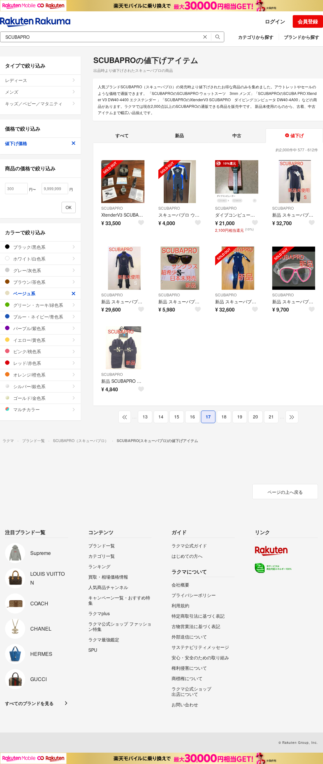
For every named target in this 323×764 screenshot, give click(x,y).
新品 (179, 135)
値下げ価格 (16, 143)
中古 (236, 135)
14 (160, 416)
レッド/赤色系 (26, 363)
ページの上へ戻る (285, 492)
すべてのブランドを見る (29, 703)
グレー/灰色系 (26, 270)
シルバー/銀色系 (28, 386)
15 (176, 416)
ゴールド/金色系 (28, 398)
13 (145, 416)
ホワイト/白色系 (28, 258)
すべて (122, 135)
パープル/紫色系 (28, 328)
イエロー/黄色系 (28, 340)
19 (239, 416)
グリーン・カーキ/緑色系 (37, 305)
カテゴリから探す (255, 37)
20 (255, 416)
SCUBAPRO (112, 208)
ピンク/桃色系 (26, 351)
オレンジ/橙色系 (28, 374)
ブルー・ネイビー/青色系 (37, 316)
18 (223, 416)
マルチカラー (26, 409)
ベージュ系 (23, 293)
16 (192, 416)
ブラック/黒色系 (28, 247)
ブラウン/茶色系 (28, 282)
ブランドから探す (301, 37)
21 (271, 416)
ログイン (275, 21)
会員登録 (308, 21)
